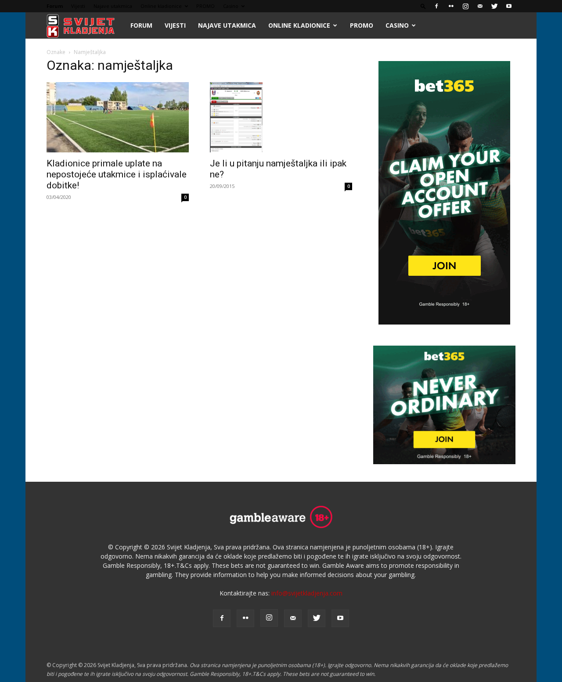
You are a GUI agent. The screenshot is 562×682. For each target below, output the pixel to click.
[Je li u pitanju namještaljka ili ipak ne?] (281, 117)
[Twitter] (494, 6)
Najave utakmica (113, 6)
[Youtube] (508, 6)
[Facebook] (436, 6)
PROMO (205, 6)
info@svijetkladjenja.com (306, 593)
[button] (423, 6)
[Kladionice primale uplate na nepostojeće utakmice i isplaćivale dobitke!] (118, 117)
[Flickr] (451, 6)
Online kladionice (161, 6)
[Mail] (479, 6)
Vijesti (78, 6)
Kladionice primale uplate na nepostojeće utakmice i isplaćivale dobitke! (117, 174)
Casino (230, 6)
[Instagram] (465, 6)
